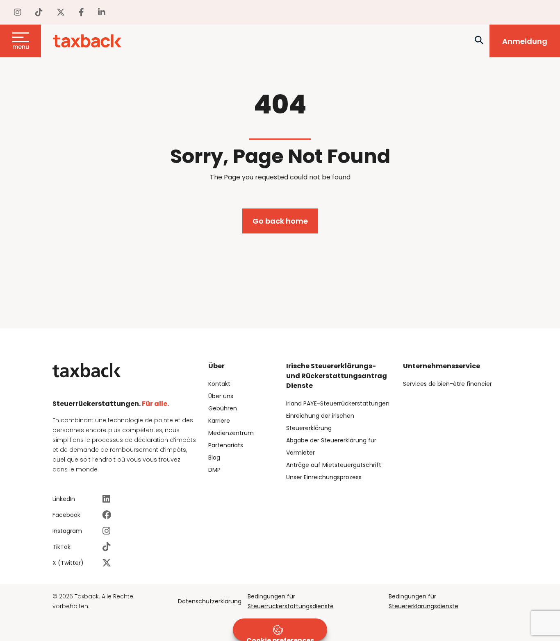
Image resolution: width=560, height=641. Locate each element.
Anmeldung (524, 41)
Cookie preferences (280, 638)
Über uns (220, 396)
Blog (214, 457)
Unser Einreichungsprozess (324, 477)
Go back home (280, 221)
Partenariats (225, 445)
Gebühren (222, 408)
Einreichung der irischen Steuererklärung (320, 422)
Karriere (219, 421)
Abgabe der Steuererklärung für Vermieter (331, 446)
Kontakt (219, 384)
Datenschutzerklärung (209, 601)
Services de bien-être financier (447, 384)
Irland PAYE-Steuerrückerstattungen (337, 403)
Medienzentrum (231, 433)
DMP (214, 470)
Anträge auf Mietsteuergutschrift (333, 465)
